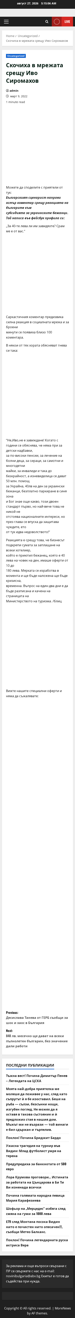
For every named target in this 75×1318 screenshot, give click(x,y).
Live (67, 21)
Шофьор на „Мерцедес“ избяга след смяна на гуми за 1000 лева (36, 1211)
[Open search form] (46, 21)
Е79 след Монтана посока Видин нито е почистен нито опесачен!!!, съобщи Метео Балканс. (34, 1226)
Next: (37, 1038)
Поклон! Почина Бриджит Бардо (33, 1137)
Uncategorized (16, 55)
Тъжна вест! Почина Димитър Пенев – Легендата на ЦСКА (36, 1078)
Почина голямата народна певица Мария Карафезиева (35, 1198)
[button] (6, 22)
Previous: (37, 1017)
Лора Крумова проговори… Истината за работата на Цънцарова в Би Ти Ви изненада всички (37, 1182)
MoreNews (63, 1308)
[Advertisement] (37, 144)
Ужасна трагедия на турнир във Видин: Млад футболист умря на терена (33, 1150)
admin (14, 90)
